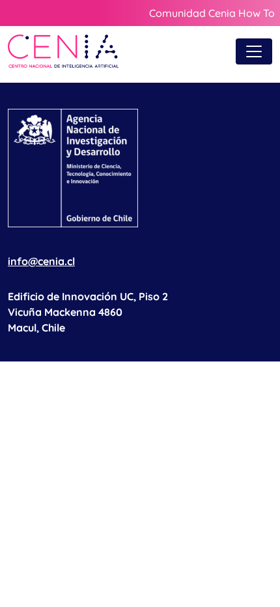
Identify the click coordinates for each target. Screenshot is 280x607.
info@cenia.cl (41, 261)
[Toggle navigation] (254, 51)
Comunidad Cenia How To (212, 13)
